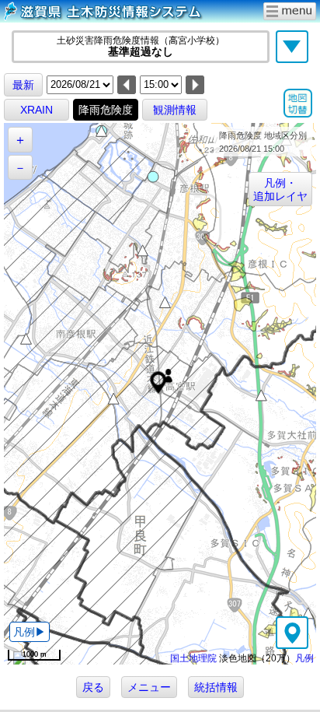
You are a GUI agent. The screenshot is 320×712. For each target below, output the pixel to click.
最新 (23, 85)
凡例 (304, 658)
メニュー (149, 687)
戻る (93, 687)
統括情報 (216, 687)
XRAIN (36, 109)
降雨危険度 (105, 109)
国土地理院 (193, 658)
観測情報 (175, 109)
